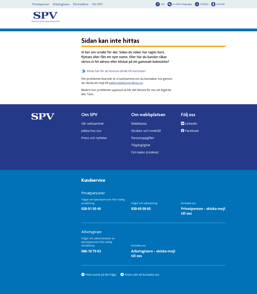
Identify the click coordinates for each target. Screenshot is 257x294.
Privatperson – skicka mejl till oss (203, 211)
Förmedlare (80, 4)
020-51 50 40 (91, 208)
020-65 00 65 (141, 208)
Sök (163, 4)
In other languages (182, 4)
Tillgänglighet (140, 145)
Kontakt (220, 4)
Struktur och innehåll (146, 131)
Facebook (192, 131)
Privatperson (40, 4)
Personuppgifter (142, 138)
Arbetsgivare (61, 4)
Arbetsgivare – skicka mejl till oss (153, 253)
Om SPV (97, 4)
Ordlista (204, 4)
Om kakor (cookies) (144, 152)
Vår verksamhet (92, 123)
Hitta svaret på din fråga (100, 275)
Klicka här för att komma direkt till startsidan (116, 71)
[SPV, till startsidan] (62, 17)
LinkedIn (191, 123)
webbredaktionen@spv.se (126, 83)
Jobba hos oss (91, 131)
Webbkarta (139, 123)
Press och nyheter (94, 138)
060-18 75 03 (91, 251)
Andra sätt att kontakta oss (142, 275)
